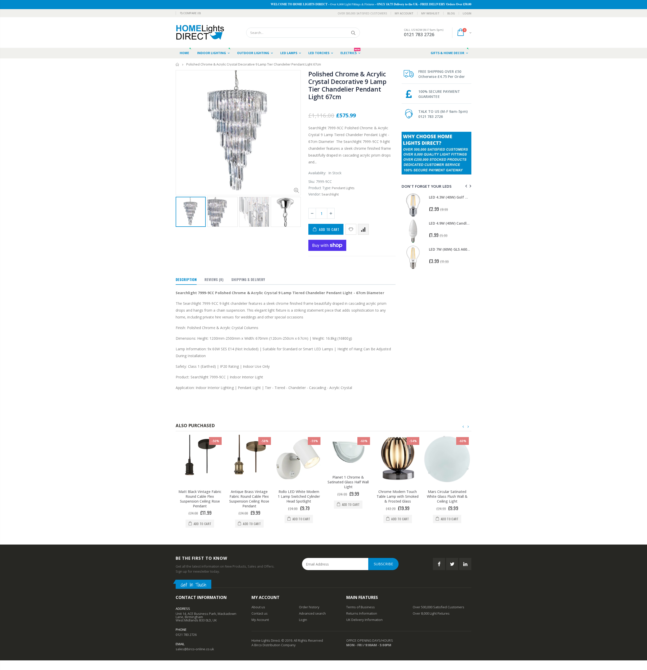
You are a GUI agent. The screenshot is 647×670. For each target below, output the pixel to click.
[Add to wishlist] (350, 229)
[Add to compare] (363, 229)
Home (177, 64)
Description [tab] (186, 279)
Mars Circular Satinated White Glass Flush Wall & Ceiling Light (447, 496)
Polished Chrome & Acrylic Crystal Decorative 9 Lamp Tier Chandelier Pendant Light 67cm (347, 85)
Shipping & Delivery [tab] (248, 279)
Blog (451, 13)
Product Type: (319, 187)
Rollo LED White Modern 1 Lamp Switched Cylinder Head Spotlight (299, 496)
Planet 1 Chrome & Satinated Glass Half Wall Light (348, 482)
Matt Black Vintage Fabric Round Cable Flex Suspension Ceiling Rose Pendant (199, 498)
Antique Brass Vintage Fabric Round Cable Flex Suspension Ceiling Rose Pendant (249, 498)
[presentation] (180, 210)
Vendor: (314, 194)
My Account (404, 13)
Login (467, 13)
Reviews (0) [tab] (213, 279)
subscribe (383, 563)
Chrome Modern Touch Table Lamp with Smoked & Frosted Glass (398, 496)
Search (353, 32)
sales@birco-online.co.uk (195, 649)
